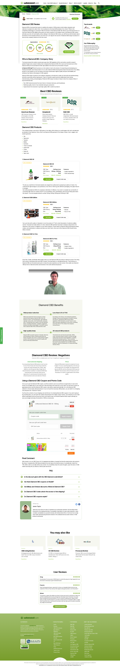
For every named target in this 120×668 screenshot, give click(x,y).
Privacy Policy (57, 652)
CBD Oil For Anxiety (58, 628)
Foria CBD (72, 628)
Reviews (29, 14)
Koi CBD (72, 631)
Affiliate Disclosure (58, 648)
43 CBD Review (53, 551)
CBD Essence (73, 633)
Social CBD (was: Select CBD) (91, 633)
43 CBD (86, 642)
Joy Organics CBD (74, 644)
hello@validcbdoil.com (28, 635)
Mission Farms (73, 640)
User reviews (40, 53)
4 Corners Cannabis (89, 640)
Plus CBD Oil (87, 628)
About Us (90, 3)
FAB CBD (72, 626)
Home (44, 3)
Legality (85, 3)
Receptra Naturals (89, 631)
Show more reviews (60, 606)
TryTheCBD (87, 635)
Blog (95, 3)
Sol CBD (86, 638)
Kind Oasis (87, 653)
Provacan (72, 638)
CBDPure (87, 637)
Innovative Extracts (74, 646)
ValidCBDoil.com (32, 625)
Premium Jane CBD (89, 629)
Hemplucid (46, 112)
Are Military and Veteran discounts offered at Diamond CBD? (44, 487)
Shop (55, 646)
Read (98, 27)
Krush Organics (88, 655)
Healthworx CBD (74, 647)
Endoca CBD (73, 629)
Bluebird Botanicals (89, 649)
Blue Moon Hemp (88, 647)
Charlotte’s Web (88, 656)
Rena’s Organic (73, 637)
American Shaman (28, 112)
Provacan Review (82, 551)
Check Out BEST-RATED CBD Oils (92, 55)
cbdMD (72, 656)
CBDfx (71, 635)
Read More (24, 122)
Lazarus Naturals (88, 624)
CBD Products (57, 645)
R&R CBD (66, 112)
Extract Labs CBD (74, 651)
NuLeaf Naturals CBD (89, 626)
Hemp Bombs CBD (74, 649)
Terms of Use (57, 650)
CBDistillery (72, 655)
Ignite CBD (87, 651)
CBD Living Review (28, 551)
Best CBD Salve (57, 643)
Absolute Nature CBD (89, 644)
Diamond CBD (73, 653)
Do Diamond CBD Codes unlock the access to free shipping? (44, 492)
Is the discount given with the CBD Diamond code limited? (43, 477)
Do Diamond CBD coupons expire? (35, 496)
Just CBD (72, 642)
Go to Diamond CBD (69, 51)
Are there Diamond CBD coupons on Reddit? (39, 482)
